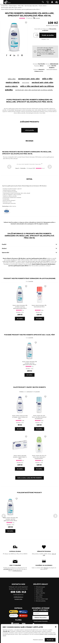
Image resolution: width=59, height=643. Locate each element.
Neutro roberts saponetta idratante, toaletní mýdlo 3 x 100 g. (20, 457)
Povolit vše (50, 640)
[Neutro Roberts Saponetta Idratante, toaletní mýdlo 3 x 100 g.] (20, 453)
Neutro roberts (42, 5)
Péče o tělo (20, 5)
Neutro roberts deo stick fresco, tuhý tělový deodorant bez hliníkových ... (39, 417)
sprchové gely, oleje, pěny (29, 79)
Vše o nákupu (39, 595)
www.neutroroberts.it (51, 69)
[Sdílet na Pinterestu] (22, 55)
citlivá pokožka (25, 82)
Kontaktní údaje (18, 599)
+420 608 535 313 (7, 569)
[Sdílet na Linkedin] (14, 55)
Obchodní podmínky (40, 601)
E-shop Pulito (4, 5)
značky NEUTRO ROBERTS (9, 261)
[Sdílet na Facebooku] (6, 55)
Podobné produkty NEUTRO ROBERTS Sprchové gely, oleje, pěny (29, 335)
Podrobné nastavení (38, 639)
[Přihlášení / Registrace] (52, 2)
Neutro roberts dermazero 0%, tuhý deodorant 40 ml (39, 306)
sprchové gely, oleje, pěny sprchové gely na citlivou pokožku (34, 90)
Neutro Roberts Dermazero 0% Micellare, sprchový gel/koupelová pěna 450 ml (20, 9)
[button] (55, 626)
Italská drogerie (13, 5)
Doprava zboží (39, 589)
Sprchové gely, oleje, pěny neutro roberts (11, 7)
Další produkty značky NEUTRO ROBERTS (29, 387)
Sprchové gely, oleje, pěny (31, 5)
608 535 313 (18, 592)
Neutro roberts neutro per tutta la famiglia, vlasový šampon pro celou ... (20, 417)
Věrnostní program (40, 587)
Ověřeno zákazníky (40, 593)
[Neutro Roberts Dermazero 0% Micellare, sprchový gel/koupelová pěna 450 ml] (20, 303)
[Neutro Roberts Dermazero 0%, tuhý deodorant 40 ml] (39, 303)
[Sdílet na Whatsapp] (18, 55)
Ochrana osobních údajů (42, 599)
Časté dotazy (39, 597)
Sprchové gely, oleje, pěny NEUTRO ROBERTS (39, 261)
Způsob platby (39, 591)
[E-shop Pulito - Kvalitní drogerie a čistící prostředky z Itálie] (7, 3)
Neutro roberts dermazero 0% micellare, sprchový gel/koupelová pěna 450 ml (20, 307)
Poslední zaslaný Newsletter (41, 621)
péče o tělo (12, 79)
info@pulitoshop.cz (17, 570)
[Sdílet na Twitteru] (10, 55)
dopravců (46, 568)
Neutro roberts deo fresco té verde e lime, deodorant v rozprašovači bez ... (39, 457)
